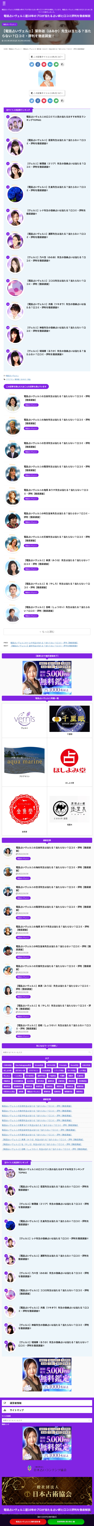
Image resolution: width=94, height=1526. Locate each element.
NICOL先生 (51, 1065)
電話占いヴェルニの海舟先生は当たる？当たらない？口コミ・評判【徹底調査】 (37, 1110)
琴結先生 (7, 1086)
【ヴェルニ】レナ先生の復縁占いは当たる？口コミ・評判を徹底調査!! (53, 1238)
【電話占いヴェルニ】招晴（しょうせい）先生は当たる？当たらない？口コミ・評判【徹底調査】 (45, 1149)
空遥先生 (49, 1086)
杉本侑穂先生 (18, 1081)
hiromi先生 (39, 1065)
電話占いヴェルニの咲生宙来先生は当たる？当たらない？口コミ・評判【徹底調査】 (39, 1129)
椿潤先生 (51, 1081)
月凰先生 (7, 1081)
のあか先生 (86, 1065)
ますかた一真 (20, 1070)
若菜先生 (60, 1086)
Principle (63, 1065)
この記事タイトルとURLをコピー (48, 56)
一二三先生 (18, 1076)
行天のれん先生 (9, 1091)
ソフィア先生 (59, 1070)
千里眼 (62, 1076)
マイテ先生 (72, 1070)
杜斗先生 (30, 1081)
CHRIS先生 (8, 1065)
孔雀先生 (80, 1076)
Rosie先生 (74, 1065)
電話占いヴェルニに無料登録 (27, 1521)
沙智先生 (61, 1081)
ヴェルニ (7, 1076)
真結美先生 (18, 1086)
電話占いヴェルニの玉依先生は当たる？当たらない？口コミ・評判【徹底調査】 (37, 1105)
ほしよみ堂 (8, 1070)
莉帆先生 (70, 1086)
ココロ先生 (46, 1070)
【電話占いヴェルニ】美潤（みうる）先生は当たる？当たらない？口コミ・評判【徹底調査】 (43, 1139)
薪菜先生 (80, 1086)
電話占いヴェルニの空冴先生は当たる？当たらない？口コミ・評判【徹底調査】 (37, 1115)
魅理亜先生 (68, 1091)
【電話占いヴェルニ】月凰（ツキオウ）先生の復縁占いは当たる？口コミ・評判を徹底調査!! (56, 305)
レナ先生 (82, 1070)
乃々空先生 (30, 1076)
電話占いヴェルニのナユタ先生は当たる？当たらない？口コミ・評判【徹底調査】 (44, 642)
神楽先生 (29, 1086)
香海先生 (57, 1091)
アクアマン (10, 379)
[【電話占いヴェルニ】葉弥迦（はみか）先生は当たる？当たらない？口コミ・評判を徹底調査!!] (50, 64)
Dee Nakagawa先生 (23, 1065)
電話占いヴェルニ (12, 375)
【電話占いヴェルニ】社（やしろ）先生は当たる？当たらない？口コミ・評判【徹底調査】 (42, 1144)
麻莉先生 (79, 1091)
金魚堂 (21, 1091)
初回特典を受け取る (65, 1521)
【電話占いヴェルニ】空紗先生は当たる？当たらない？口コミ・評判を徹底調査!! (44, 645)
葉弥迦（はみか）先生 (23, 379)
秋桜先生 (39, 1086)
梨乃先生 (41, 1081)
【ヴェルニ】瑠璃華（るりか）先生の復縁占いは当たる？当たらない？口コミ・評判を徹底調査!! (56, 352)
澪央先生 (71, 1081)
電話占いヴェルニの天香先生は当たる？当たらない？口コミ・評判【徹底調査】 (37, 1134)
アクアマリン (33, 1070)
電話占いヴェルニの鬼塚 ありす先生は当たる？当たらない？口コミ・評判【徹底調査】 (40, 1125)
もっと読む (48, 631)
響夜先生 (47, 1091)
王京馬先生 (83, 1081)
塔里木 (70, 1076)
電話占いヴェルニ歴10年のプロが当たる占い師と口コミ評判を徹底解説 (47, 16)
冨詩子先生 (42, 1076)
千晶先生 (52, 1076)
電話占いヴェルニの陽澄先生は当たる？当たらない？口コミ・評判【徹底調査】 (37, 1120)
